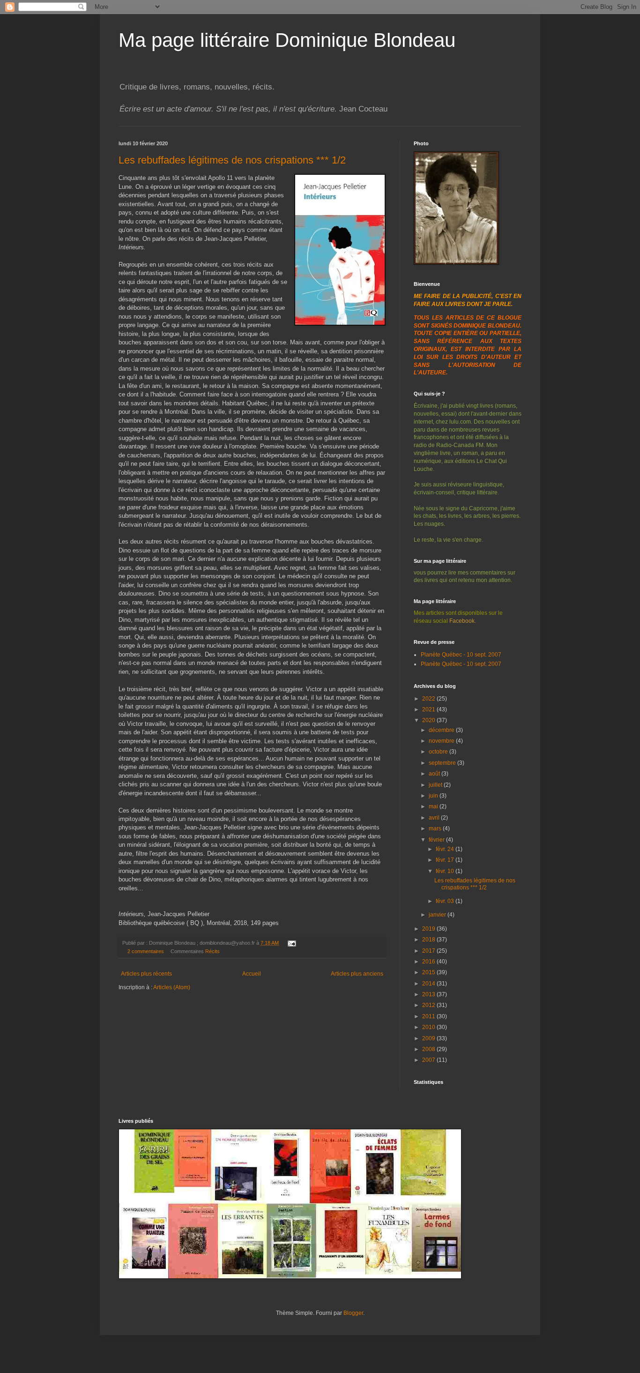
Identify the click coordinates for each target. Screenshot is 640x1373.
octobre (439, 751)
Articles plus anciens (357, 973)
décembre (442, 730)
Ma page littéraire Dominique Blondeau (287, 40)
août (435, 773)
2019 (429, 928)
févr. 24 (445, 849)
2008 (429, 1049)
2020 (429, 720)
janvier (438, 914)
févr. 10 (445, 871)
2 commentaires (145, 951)
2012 (429, 1005)
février (437, 839)
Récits (212, 951)
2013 (429, 994)
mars (436, 828)
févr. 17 (445, 860)
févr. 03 (445, 901)
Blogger (353, 1313)
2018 (429, 939)
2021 (429, 709)
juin (434, 795)
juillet (436, 785)
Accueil (251, 973)
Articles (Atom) (171, 987)
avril (435, 817)
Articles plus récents (146, 973)
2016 (429, 961)
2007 (429, 1060)
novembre (442, 741)
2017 (429, 951)
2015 (429, 972)
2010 (429, 1027)
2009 (429, 1038)
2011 (429, 1016)
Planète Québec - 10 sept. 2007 (461, 654)
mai (434, 806)
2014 (429, 983)
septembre (443, 763)
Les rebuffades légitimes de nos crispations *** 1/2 (232, 160)
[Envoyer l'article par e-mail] (290, 943)
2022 (429, 698)
